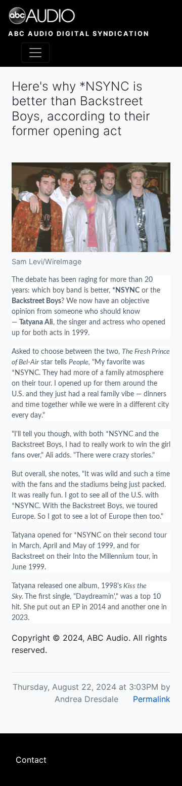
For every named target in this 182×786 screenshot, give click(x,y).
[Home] (78, 16)
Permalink (151, 699)
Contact (31, 760)
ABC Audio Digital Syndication (78, 33)
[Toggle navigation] (35, 53)
